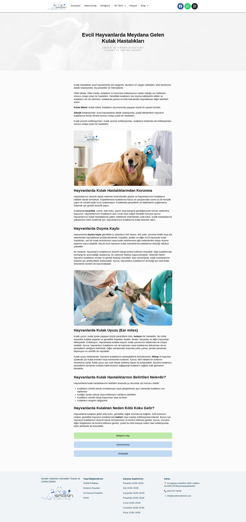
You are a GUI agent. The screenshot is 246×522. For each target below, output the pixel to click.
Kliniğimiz (105, 5)
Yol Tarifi (118, 5)
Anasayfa (75, 5)
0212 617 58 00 (174, 491)
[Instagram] (194, 6)
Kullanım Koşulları (91, 488)
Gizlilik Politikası (90, 483)
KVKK (86, 498)
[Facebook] (180, 6)
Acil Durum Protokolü (93, 493)
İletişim (133, 5)
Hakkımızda (90, 5)
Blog (143, 5)
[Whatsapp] (187, 6)
